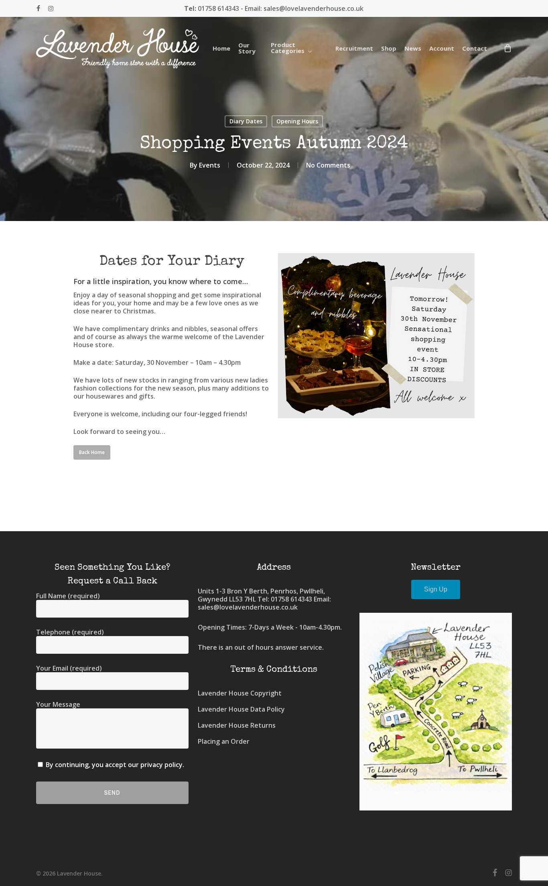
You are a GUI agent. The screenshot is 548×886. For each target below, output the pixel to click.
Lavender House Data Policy (241, 709)
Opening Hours (297, 121)
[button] (91, 452)
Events (209, 165)
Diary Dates (245, 121)
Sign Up (435, 589)
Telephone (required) (70, 632)
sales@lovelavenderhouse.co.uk (248, 607)
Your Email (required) (69, 668)
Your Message (58, 704)
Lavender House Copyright (240, 693)
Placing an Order (224, 741)
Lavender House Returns (237, 725)
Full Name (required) (68, 595)
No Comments (328, 165)
